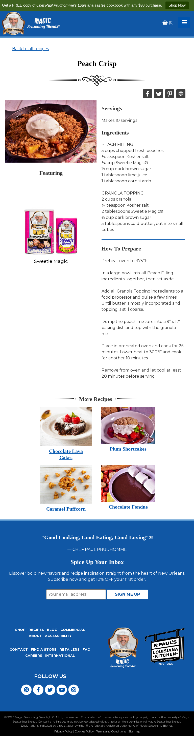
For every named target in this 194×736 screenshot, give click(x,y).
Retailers (70, 649)
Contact (19, 649)
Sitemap (134, 731)
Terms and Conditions (111, 731)
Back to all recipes (30, 48)
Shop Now (177, 5)
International (60, 655)
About (35, 636)
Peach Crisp (97, 64)
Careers (33, 655)
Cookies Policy (84, 731)
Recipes (36, 630)
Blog (52, 630)
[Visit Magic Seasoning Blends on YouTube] (61, 689)
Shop (20, 630)
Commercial (72, 630)
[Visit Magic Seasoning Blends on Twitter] (50, 689)
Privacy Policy (63, 731)
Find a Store (44, 649)
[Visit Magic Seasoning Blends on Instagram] (73, 689)
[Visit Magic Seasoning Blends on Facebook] (38, 689)
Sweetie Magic (51, 261)
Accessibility (58, 636)
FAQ (86, 649)
